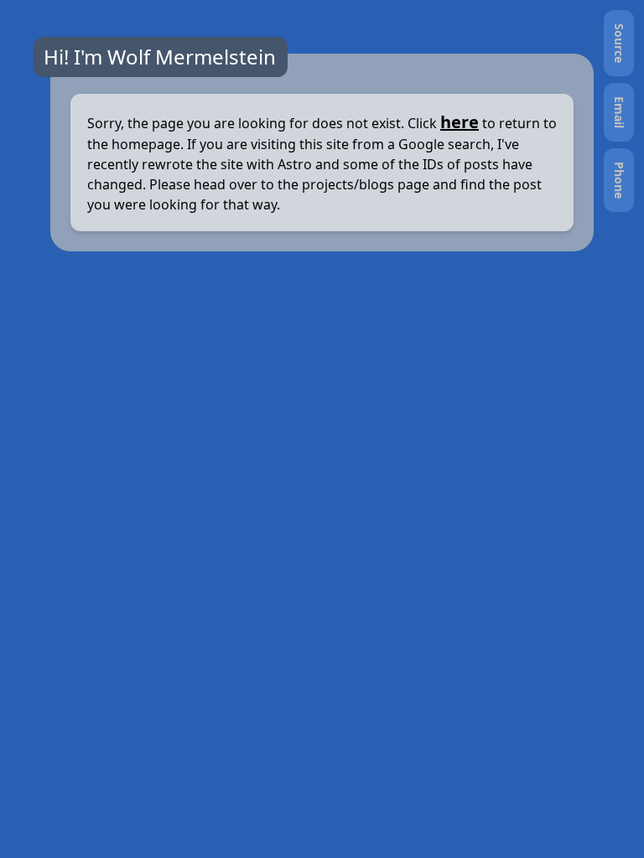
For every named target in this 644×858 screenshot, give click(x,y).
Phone (619, 180)
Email (619, 112)
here (459, 122)
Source (619, 43)
